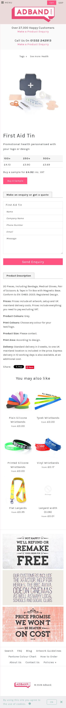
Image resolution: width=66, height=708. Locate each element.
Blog (29, 650)
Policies (50, 662)
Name (9, 211)
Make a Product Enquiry (33, 31)
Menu (8, 2)
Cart (52, 3)
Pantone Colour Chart (22, 656)
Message (11, 238)
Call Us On (33, 40)
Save (31, 367)
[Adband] (33, 8)
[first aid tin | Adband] (33, 65)
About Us (15, 662)
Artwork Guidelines (48, 650)
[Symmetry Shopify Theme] (33, 568)
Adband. (47, 685)
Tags (23, 56)
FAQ (19, 650)
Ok (51, 702)
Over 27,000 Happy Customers (33, 28)
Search (9, 650)
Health (45, 56)
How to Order (49, 656)
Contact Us (32, 662)
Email (9, 232)
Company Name (15, 218)
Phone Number (14, 225)
